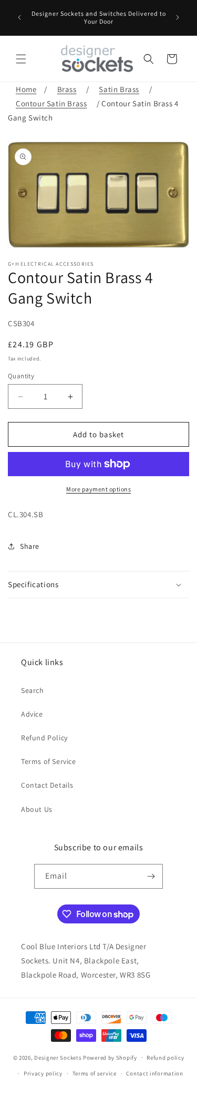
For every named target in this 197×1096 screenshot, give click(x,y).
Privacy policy (43, 1073)
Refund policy (165, 1057)
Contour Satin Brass (51, 103)
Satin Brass (119, 89)
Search (32, 690)
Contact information (154, 1073)
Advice (32, 714)
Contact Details (47, 785)
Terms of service (94, 1073)
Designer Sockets (57, 1057)
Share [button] (29, 546)
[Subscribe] (150, 876)
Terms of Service (48, 761)
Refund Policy (44, 737)
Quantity (21, 375)
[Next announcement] (177, 17)
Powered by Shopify (110, 1057)
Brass (67, 89)
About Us (37, 809)
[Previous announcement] (19, 17)
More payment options (98, 489)
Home (26, 89)
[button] (21, 59)
